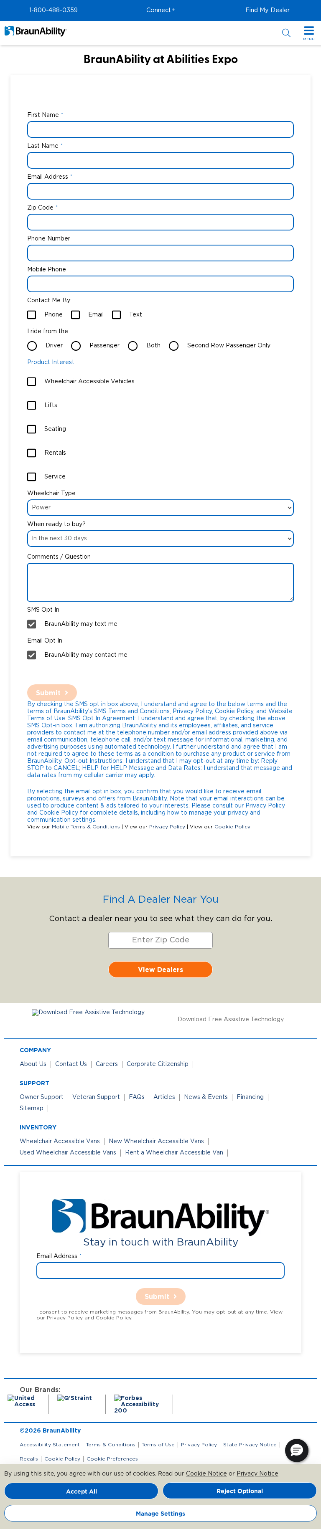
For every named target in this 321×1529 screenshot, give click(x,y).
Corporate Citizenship (158, 1064)
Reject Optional (240, 1491)
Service (55, 477)
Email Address (47, 177)
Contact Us (71, 1064)
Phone (53, 315)
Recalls (29, 1458)
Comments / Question (59, 557)
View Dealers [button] (160, 969)
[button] (53, 10)
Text (135, 315)
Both (153, 346)
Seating (55, 429)
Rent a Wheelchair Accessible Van (174, 1153)
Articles (164, 1097)
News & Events (206, 1097)
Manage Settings (160, 1513)
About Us (33, 1064)
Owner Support (42, 1097)
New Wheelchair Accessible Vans (156, 1141)
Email (96, 315)
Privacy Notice (257, 1474)
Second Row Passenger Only (228, 346)
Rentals (55, 453)
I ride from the (47, 331)
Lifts (50, 405)
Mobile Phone (46, 270)
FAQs (137, 1097)
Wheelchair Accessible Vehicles (89, 382)
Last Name (43, 146)
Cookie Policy (232, 826)
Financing (250, 1097)
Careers (107, 1064)
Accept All (81, 1491)
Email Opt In (44, 641)
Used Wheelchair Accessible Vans (68, 1153)
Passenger (104, 346)
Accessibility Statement (50, 1444)
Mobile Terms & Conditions (86, 826)
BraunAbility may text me (80, 624)
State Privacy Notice (250, 1444)
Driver (54, 346)
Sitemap (31, 1108)
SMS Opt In (43, 610)
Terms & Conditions (110, 1444)
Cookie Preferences (112, 1458)
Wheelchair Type (51, 493)
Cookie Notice (206, 1474)
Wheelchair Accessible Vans (60, 1141)
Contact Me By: (49, 301)
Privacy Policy (167, 826)
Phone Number (48, 239)
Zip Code (40, 208)
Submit (48, 692)
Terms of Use (158, 1444)
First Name (43, 115)
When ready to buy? (56, 524)
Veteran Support (96, 1097)
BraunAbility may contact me (85, 655)
